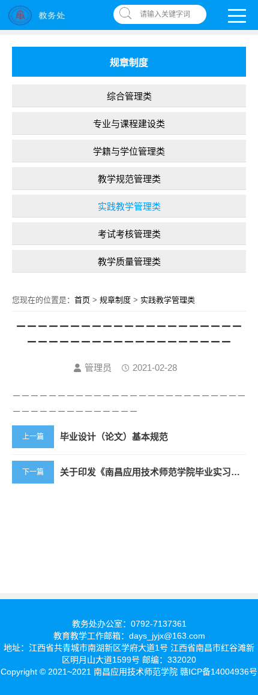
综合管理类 (129, 96)
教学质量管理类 (129, 261)
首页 (82, 299)
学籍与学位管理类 (129, 151)
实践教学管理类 (129, 206)
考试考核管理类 (129, 234)
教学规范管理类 (129, 179)
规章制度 (115, 299)
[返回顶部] (245, 613)
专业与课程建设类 (129, 124)
